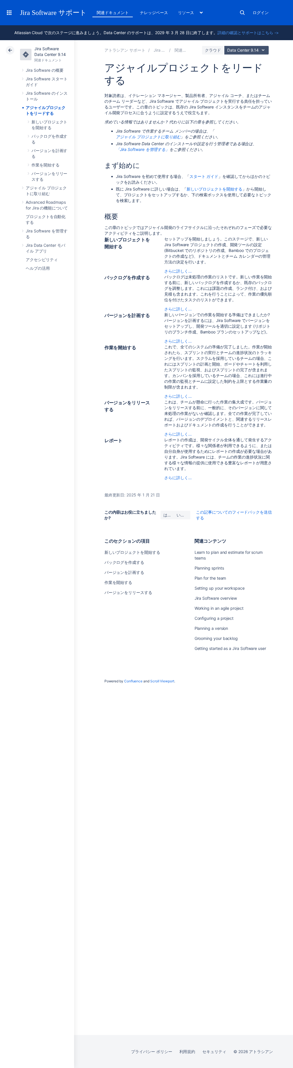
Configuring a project (214, 618)
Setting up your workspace (220, 588)
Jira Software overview (216, 598)
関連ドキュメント (112, 12)
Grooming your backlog (216, 638)
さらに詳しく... (177, 271)
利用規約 (187, 1051)
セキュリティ (214, 1051)
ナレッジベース (154, 12)
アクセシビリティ (42, 259)
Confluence (133, 681)
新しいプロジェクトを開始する (214, 189)
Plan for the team (210, 578)
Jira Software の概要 (45, 70)
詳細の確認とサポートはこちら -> (248, 32)
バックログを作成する (124, 562)
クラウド (213, 50)
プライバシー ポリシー (151, 1051)
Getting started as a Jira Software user (230, 648)
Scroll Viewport (162, 681)
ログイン (261, 12)
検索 (242, 12)
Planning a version (211, 628)
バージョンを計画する (124, 572)
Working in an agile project (219, 608)
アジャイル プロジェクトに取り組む (148, 136)
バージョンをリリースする (128, 592)
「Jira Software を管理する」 (143, 149)
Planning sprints (209, 568)
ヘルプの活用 (38, 268)
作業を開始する (45, 164)
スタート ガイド (203, 176)
